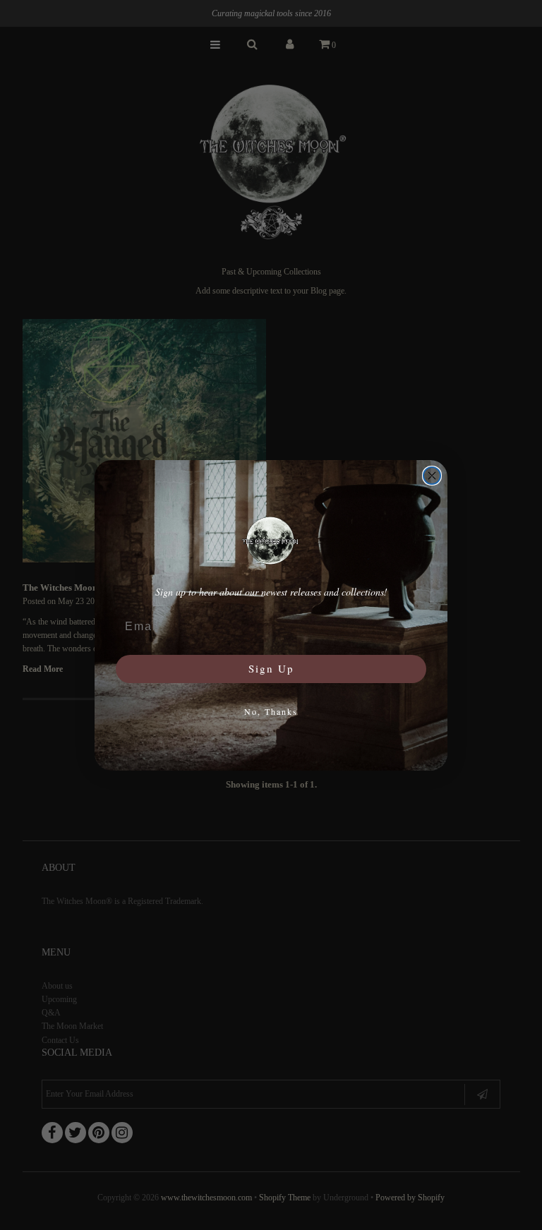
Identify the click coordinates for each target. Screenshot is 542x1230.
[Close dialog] (431, 475)
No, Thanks (271, 711)
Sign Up (271, 668)
